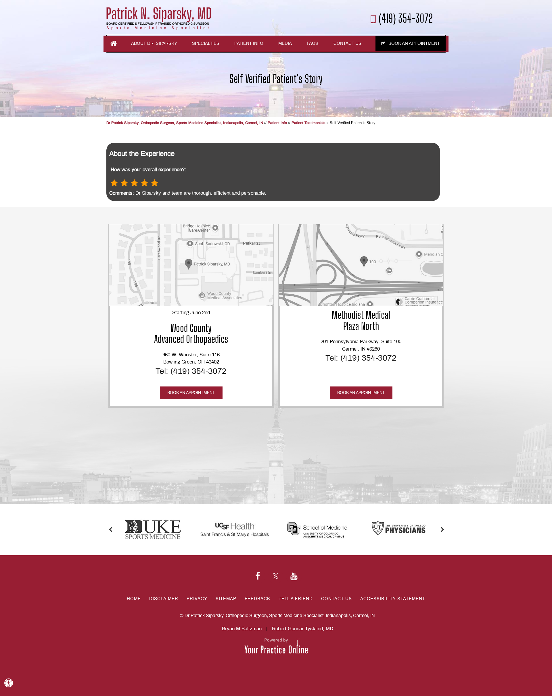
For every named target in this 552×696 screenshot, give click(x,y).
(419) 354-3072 (406, 17)
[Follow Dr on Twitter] (275, 576)
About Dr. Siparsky (154, 43)
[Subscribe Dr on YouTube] (294, 576)
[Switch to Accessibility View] (8, 683)
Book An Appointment (191, 393)
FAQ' (313, 43)
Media (285, 43)
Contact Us (347, 43)
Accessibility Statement (392, 599)
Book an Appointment (414, 43)
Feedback (257, 599)
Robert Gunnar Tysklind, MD (302, 628)
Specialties (205, 43)
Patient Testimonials (308, 123)
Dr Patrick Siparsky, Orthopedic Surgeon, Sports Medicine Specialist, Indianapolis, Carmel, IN (184, 123)
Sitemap (226, 599)
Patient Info (248, 43)
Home (113, 43)
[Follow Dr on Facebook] (257, 576)
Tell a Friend (296, 599)
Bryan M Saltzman (242, 628)
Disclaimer (163, 599)
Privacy (197, 599)
